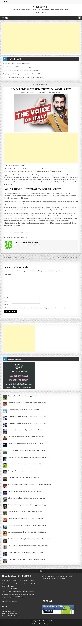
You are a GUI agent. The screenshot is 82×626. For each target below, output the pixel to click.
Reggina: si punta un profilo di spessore (16, 63)
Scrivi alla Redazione (9, 613)
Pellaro (13, 237)
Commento (8, 274)
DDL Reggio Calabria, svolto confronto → (67, 257)
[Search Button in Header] (79, 17)
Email (6, 301)
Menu (6, 2)
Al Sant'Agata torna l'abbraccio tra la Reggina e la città (21, 67)
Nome (6, 297)
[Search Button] (41, 571)
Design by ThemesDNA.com (41, 624)
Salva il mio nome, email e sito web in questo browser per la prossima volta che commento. (36, 308)
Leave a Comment (55, 92)
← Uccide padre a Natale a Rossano (13, 257)
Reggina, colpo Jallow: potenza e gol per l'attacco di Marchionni (24, 74)
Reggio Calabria (43, 85)
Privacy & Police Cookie (10, 616)
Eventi (36, 85)
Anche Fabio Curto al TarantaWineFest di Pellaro (41, 89)
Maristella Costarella (28, 92)
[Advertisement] (41, 38)
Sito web (6, 304)
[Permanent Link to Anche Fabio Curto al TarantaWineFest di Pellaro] (41, 113)
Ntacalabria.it (41, 6)
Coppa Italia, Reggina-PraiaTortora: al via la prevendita (21, 70)
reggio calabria (21, 237)
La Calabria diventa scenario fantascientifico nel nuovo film (23, 77)
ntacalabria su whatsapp (10, 601)
